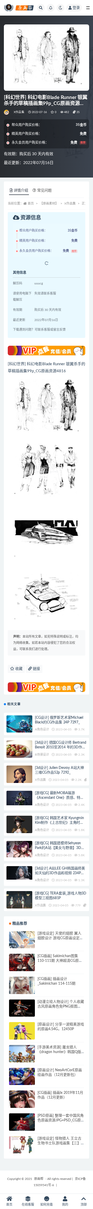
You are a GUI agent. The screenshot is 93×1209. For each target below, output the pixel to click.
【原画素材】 (49, 203)
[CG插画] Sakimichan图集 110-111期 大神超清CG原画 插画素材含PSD (59, 960)
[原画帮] (7, 112)
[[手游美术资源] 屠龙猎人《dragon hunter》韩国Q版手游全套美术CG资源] (22, 1058)
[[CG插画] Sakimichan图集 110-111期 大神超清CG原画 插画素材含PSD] (22, 967)
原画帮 (38, 1178)
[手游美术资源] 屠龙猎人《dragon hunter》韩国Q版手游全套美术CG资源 (59, 1051)
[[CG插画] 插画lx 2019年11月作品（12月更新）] (22, 1103)
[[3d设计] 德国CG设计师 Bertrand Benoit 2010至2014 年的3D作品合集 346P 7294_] (19, 753)
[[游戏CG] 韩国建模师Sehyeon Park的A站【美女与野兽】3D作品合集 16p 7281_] (19, 849)
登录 (76, 8)
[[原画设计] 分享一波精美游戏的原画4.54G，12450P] (22, 1035)
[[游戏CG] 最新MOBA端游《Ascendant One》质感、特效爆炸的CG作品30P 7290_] (19, 798)
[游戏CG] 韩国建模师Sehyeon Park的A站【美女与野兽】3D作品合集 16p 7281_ (60, 847)
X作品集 (19, 112)
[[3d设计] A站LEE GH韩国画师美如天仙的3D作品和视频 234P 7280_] (19, 873)
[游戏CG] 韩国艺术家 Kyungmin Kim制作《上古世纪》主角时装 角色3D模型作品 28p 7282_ (59, 822)
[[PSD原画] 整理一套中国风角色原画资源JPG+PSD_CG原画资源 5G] (22, 1123)
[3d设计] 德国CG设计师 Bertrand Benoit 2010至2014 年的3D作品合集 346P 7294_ (60, 747)
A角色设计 (42, 729)
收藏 (18, 669)
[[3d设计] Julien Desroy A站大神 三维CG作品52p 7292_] (19, 780)
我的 (65, 1204)
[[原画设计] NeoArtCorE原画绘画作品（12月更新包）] (22, 1081)
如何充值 (46, 1204)
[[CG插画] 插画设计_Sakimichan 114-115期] (22, 990)
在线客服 (28, 1204)
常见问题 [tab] (44, 190)
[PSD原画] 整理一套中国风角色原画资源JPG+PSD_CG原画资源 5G (60, 1120)
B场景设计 (42, 754)
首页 (31, 203)
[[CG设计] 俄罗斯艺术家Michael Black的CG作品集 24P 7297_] (19, 724)
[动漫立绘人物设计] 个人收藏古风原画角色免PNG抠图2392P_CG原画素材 (60, 1006)
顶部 (84, 1204)
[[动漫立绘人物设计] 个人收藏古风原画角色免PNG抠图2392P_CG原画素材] (22, 1010)
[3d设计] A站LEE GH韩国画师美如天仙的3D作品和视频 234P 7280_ (60, 873)
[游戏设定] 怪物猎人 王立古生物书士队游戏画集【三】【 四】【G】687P (60, 1143)
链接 (36, 669)
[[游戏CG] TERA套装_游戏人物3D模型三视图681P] (19, 901)
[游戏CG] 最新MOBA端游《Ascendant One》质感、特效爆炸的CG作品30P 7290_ (59, 797)
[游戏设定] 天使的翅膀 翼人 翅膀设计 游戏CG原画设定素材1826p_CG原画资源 (60, 938)
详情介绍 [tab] (21, 190)
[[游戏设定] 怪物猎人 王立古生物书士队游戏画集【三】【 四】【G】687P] (22, 1149)
